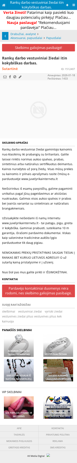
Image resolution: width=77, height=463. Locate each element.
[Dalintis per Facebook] (10, 77)
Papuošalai (53, 38)
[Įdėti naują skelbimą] (67, 5)
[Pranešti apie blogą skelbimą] (14, 77)
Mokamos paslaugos (19, 441)
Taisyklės (19, 434)
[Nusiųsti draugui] (5, 77)
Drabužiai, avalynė (23, 34)
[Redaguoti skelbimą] (20, 77)
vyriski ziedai (53, 311)
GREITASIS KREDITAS (19, 447)
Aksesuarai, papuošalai (26, 38)
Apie (19, 428)
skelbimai (8, 311)
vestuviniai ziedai (30, 311)
